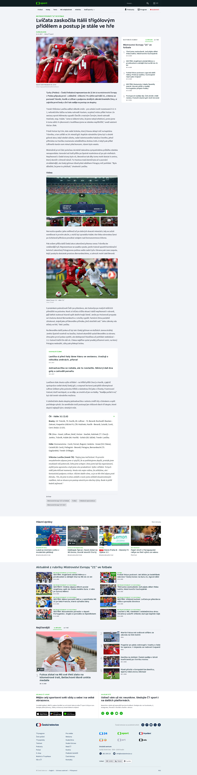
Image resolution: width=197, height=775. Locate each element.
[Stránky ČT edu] (143, 741)
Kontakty (69, 760)
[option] (109, 761)
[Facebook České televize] (147, 724)
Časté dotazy (70, 756)
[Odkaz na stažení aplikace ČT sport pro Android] (56, 714)
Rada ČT (68, 746)
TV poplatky (40, 740)
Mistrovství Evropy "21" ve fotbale (50, 16)
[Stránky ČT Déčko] (103, 741)
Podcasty (39, 746)
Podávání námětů (72, 753)
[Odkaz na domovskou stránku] (44, 3)
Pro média (69, 733)
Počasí (38, 750)
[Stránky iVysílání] (145, 734)
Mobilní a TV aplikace (43, 756)
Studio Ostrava (71, 743)
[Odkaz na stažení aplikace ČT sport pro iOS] (42, 714)
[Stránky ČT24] (103, 734)
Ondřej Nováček (41, 32)
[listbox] (118, 761)
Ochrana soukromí (62, 770)
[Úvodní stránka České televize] (47, 724)
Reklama (69, 737)
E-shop (38, 753)
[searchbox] (135, 3)
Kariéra (68, 750)
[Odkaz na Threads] (121, 713)
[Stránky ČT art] (121, 741)
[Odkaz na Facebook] (107, 713)
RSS (159, 770)
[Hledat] (147, 3)
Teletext (39, 743)
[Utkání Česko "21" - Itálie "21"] (82, 278)
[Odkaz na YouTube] (116, 713)
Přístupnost (73, 770)
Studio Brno (70, 740)
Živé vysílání (40, 737)
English (51, 770)
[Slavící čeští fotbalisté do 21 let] (77, 60)
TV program (40, 733)
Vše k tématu (156, 522)
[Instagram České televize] (142, 724)
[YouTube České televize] (151, 724)
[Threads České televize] (159, 724)
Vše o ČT (39, 760)
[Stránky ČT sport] (123, 734)
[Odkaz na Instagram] (102, 713)
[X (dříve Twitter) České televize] (155, 724)
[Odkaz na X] (112, 713)
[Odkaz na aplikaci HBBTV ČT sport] (69, 714)
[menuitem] (40, 9)
